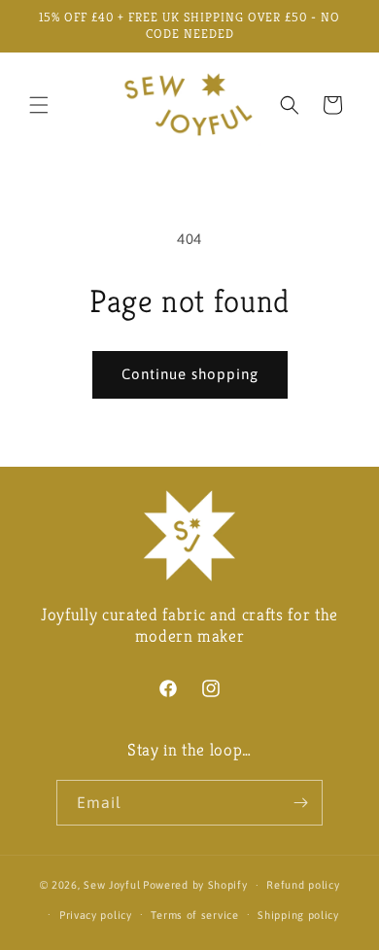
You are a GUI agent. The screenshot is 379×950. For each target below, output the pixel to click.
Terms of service (194, 915)
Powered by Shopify (195, 885)
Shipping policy (298, 915)
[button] (38, 105)
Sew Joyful (112, 885)
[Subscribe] (300, 803)
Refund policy (302, 885)
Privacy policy (95, 915)
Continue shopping (189, 374)
